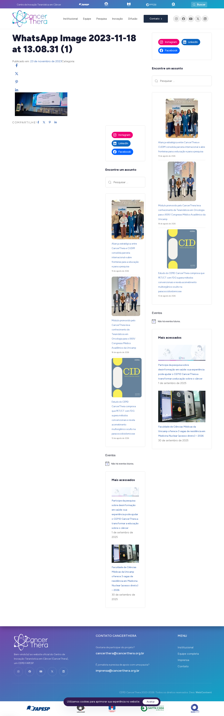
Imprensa (183, 660)
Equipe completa (188, 653)
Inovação (117, 18)
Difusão (132, 18)
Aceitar (151, 701)
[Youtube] (191, 19)
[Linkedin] (205, 19)
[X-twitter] (198, 19)
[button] (199, 4)
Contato (183, 666)
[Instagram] (176, 19)
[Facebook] (183, 19)
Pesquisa (101, 18)
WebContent (204, 692)
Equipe (87, 18)
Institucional (70, 18)
